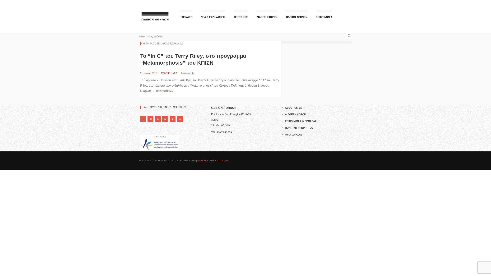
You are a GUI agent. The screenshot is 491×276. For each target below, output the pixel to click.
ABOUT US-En (293, 107)
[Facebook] (143, 119)
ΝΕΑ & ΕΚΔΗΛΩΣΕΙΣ (213, 17)
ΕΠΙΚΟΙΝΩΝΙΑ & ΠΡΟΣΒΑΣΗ (301, 121)
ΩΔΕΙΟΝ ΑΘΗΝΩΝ (296, 17)
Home (142, 36)
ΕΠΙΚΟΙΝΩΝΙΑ (324, 17)
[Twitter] (172, 119)
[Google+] (165, 119)
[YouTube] (158, 119)
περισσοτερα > (164, 91)
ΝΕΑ (174, 73)
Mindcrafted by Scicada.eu (213, 160)
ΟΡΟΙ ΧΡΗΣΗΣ (293, 134)
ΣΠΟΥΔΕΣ (186, 17)
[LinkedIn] (180, 119)
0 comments (187, 73)
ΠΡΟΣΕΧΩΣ (241, 17)
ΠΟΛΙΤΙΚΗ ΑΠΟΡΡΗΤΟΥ (299, 128)
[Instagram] (150, 119)
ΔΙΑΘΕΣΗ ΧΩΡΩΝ (266, 17)
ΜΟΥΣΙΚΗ (166, 73)
